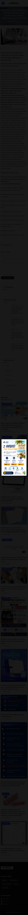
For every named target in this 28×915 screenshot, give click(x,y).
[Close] (26, 439)
